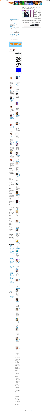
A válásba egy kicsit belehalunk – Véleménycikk (12, 280)
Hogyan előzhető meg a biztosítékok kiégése (12, 250)
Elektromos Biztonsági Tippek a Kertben (12, 246)
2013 (10, 291)
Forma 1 (16, 84)
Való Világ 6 (17, 209)
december (11, 293)
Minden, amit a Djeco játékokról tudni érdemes (12, 267)
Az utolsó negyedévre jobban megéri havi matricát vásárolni (12, 278)
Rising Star (17, 190)
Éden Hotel (17, 327)
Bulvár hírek (11, 37)
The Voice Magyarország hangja (17, 142)
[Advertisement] (31, 36)
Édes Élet (16, 219)
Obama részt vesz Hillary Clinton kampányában (14, 19)
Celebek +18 (17, 317)
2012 (10, 292)
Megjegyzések (17, 50)
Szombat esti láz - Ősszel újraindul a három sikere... (12, 297)
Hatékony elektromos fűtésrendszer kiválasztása (12, 252)
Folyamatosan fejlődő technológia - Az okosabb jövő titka (12, 260)
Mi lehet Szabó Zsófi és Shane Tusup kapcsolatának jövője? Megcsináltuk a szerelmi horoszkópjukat (12, 275)
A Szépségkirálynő (17, 161)
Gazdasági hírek (11, 26)
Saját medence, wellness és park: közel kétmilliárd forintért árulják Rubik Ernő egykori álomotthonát (12, 282)
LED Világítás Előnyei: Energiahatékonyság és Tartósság (12, 248)
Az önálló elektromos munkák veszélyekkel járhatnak (12, 253)
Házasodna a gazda (18, 288)
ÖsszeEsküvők (17, 278)
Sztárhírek (17, 151)
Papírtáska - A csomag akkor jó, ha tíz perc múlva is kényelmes (12, 258)
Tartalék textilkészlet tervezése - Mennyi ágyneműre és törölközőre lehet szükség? (12, 262)
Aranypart (17, 336)
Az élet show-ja (17, 228)
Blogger (31, 410)
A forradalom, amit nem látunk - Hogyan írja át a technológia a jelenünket (12, 265)
